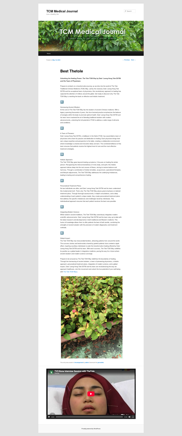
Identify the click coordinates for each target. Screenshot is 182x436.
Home (48, 53)
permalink (101, 362)
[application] (91, 394)
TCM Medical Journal (62, 11)
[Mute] (129, 417)
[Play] (49, 417)
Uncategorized (78, 362)
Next (133, 60)
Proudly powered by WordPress (91, 429)
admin (87, 362)
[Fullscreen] (133, 417)
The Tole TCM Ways (70, 272)
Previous (126, 60)
